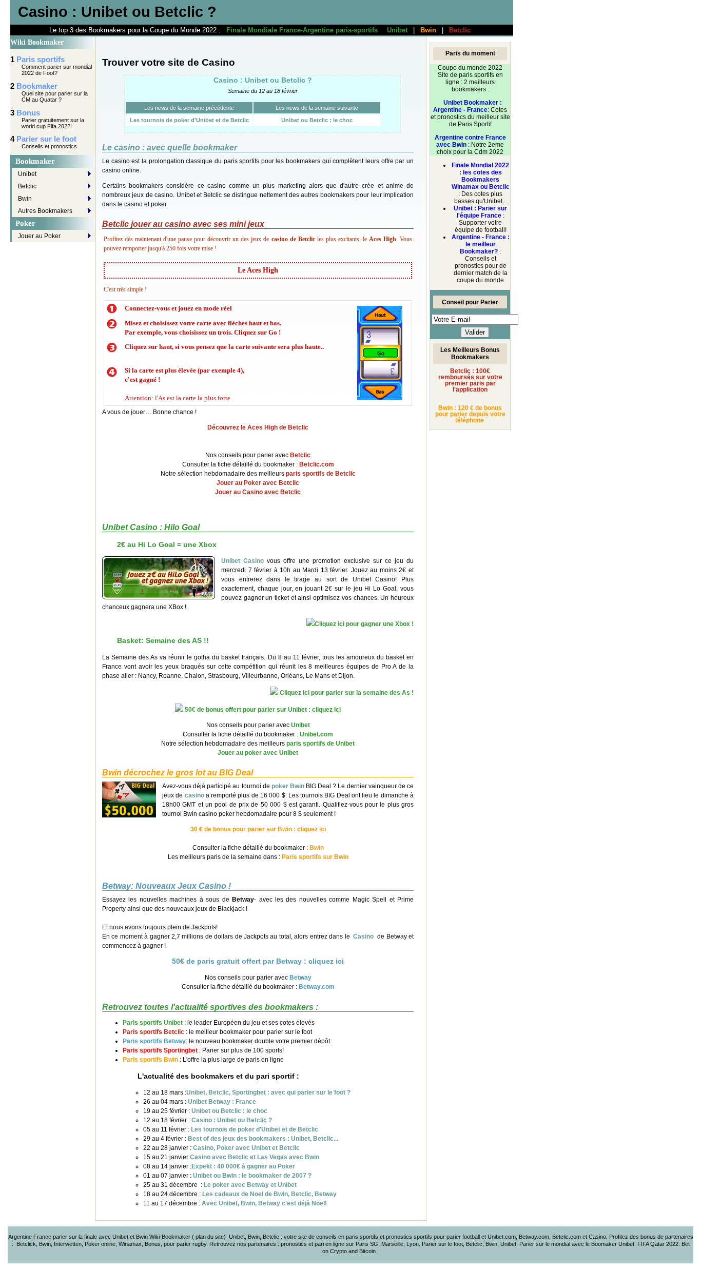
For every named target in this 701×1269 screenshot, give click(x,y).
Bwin (428, 30)
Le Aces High (258, 270)
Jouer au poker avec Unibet (258, 752)
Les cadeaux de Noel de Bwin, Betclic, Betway (269, 1194)
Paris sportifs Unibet (153, 1022)
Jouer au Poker (39, 236)
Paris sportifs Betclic (153, 1032)
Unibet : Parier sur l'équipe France (480, 212)
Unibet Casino (242, 560)
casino (194, 795)
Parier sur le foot (46, 138)
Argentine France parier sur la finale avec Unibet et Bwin (78, 1237)
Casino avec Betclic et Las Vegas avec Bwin (254, 1157)
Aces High (382, 239)
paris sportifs (362, 1237)
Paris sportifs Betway (154, 1041)
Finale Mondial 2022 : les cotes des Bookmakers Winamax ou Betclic (481, 176)
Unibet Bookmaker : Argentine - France (467, 106)
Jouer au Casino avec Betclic (258, 492)
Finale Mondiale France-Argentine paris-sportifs (302, 30)
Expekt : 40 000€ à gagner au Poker (243, 1166)
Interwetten (68, 1244)
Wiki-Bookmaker (170, 1237)
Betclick (26, 1244)
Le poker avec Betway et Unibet (250, 1184)
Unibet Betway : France (222, 1101)
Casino (363, 936)
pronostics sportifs (409, 1237)
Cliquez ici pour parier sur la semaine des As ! (346, 692)
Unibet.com (316, 734)
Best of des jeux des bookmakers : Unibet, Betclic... (263, 1138)
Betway (300, 977)
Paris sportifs (40, 59)
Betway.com (317, 986)
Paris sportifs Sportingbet (160, 1050)
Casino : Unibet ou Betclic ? (262, 80)
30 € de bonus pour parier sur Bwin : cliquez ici (258, 829)
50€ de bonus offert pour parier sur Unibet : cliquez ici (262, 709)
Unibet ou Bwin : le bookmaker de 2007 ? (252, 1175)
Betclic (460, 30)
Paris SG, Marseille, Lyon (387, 1244)
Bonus (28, 112)
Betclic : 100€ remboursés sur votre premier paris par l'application (470, 380)
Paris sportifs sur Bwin (315, 857)
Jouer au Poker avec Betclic (258, 482)
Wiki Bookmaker (37, 42)
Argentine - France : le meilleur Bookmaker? (481, 244)
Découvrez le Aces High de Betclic (257, 427)
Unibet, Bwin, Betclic (254, 1237)
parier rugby (191, 1244)
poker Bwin (287, 786)
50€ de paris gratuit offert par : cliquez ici (258, 961)
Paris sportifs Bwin (150, 1059)
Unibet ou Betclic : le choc (317, 120)
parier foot (459, 1237)
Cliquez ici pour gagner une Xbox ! (364, 624)
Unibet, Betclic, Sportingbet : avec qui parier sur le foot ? (268, 1092)
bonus (648, 1237)
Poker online (100, 1244)
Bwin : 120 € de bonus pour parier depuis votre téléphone (470, 414)
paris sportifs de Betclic (321, 473)
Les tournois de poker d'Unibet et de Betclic (189, 120)
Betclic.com (316, 464)
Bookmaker (36, 86)
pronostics (294, 1244)
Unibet (397, 30)
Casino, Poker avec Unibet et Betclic (246, 1147)
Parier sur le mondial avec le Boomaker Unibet (576, 1244)
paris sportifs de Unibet (320, 743)
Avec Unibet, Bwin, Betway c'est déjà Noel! (264, 1203)
